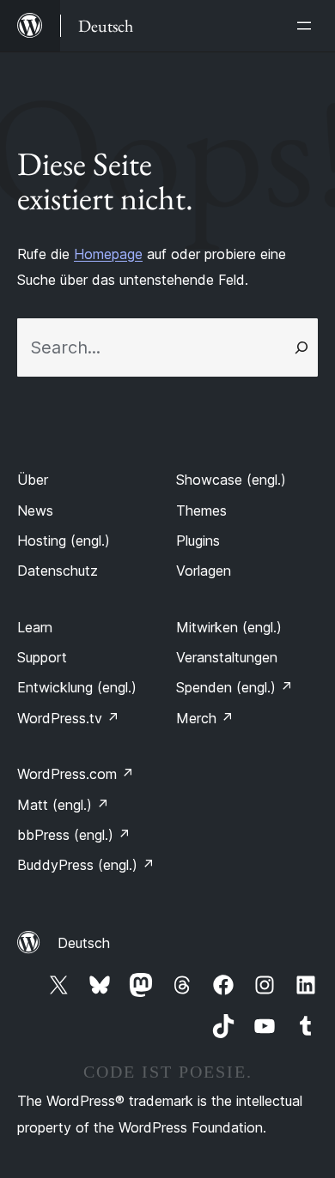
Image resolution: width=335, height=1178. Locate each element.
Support (42, 657)
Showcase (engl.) (231, 479)
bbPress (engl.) (74, 834)
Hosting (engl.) (63, 540)
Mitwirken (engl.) (229, 627)
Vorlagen (203, 570)
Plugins (198, 540)
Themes (201, 510)
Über (32, 479)
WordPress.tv (68, 718)
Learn (34, 627)
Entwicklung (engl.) (77, 687)
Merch (205, 718)
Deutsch (84, 942)
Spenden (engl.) (234, 687)
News (35, 510)
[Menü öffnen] (307, 25)
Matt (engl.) (63, 804)
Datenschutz (57, 570)
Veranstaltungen (226, 657)
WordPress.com (75, 773)
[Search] (301, 347)
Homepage (108, 254)
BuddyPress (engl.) (86, 864)
